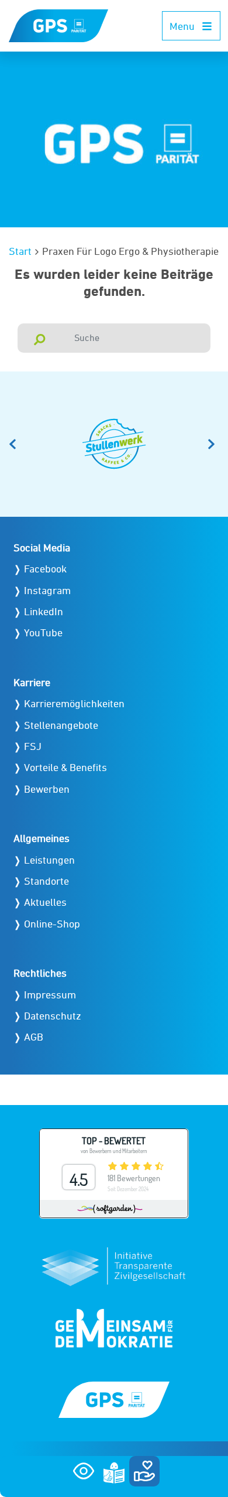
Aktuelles (45, 902)
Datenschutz (52, 1016)
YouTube (43, 632)
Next (213, 444)
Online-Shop (52, 924)
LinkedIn (43, 611)
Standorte (46, 881)
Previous (14, 444)
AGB (33, 1037)
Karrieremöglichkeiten (74, 703)
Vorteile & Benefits (65, 767)
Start (20, 251)
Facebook (45, 568)
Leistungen (49, 860)
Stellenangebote (61, 725)
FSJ (33, 746)
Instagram (47, 590)
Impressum (50, 994)
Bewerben (47, 789)
